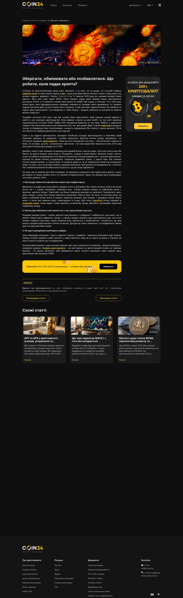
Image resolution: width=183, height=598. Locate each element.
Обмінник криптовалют (31, 582)
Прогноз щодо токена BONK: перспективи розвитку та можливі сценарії (136, 341)
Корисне (43, 20)
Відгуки (57, 574)
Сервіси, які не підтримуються (100, 596)
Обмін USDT (27, 591)
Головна (25, 20)
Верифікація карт (95, 587)
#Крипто (28, 283)
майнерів (105, 125)
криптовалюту (50, 141)
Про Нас (58, 565)
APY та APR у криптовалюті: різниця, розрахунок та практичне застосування (41, 341)
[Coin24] (32, 5)
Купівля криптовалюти (53, 248)
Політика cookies (95, 582)
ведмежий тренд (30, 203)
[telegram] (158, 594)
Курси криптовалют (30, 574)
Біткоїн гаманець (29, 587)
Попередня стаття (36, 298)
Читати (27, 360)
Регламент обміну (95, 578)
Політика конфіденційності (99, 569)
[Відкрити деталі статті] (44, 326)
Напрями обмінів (29, 569)
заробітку (98, 200)
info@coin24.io (147, 568)
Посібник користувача (63, 582)
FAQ (56, 587)
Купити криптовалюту (31, 578)
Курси (57, 569)
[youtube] (152, 594)
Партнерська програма (64, 578)
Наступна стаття (108, 298)
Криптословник (28, 565)
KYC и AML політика (96, 574)
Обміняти (108, 266)
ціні (63, 93)
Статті (34, 20)
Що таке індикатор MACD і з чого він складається (89, 339)
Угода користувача (95, 565)
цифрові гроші (29, 93)
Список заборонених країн (99, 591)
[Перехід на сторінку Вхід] (159, 5)
